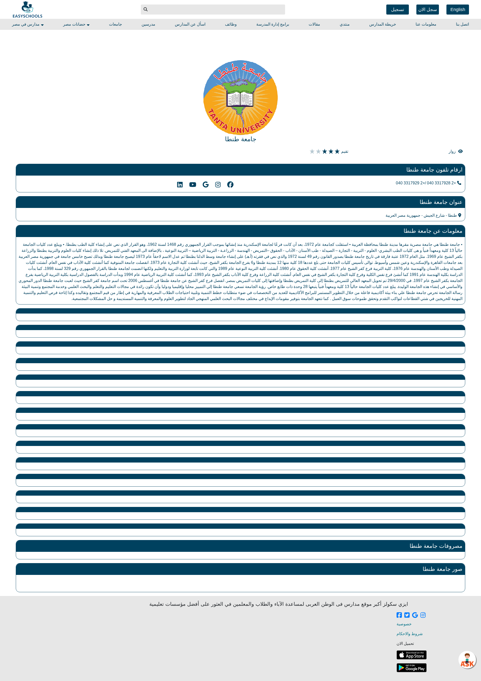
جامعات (115, 24)
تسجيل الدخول (397, 11)
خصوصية (404, 624)
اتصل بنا (462, 24)
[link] (399, 615)
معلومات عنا (426, 24)
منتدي (345, 24)
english (457, 9)
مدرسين (148, 24)
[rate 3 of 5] (324, 151)
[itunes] (412, 654)
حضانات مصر (74, 24)
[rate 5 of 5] (311, 151)
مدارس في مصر (26, 24)
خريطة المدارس (382, 24)
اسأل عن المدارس (190, 24)
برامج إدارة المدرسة (272, 24)
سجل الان (427, 9)
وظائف (231, 24)
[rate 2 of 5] (330, 151)
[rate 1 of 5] (336, 151)
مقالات (314, 24)
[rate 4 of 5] (318, 151)
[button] (146, 10)
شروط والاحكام (410, 634)
